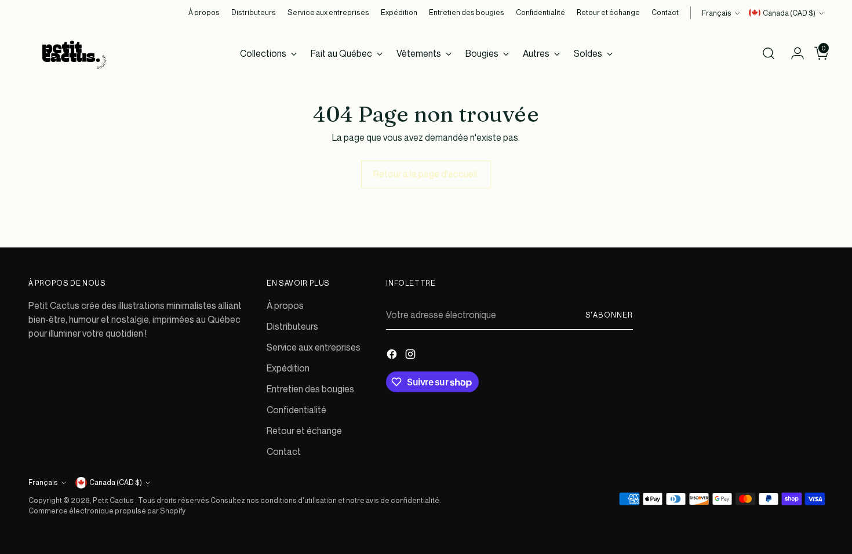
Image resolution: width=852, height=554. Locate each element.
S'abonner (609, 315)
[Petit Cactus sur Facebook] (393, 355)
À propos (285, 305)
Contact (284, 451)
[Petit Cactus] (71, 53)
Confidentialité (296, 410)
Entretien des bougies (310, 389)
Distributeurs (292, 326)
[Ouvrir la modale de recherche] (768, 53)
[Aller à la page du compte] (792, 53)
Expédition (288, 368)
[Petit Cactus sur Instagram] (411, 355)
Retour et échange (304, 430)
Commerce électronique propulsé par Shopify (106, 510)
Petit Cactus (114, 500)
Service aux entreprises (314, 347)
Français (716, 13)
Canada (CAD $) (789, 13)
